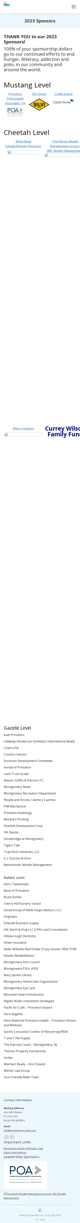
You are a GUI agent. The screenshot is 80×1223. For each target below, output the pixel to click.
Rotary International (15, 1152)
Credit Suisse (64, 94)
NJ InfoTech (38, 1215)
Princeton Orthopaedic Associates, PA (15, 98)
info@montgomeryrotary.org (20, 1130)
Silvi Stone (39, 94)
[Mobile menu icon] (73, 6)
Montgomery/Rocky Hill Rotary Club (23, 1148)
